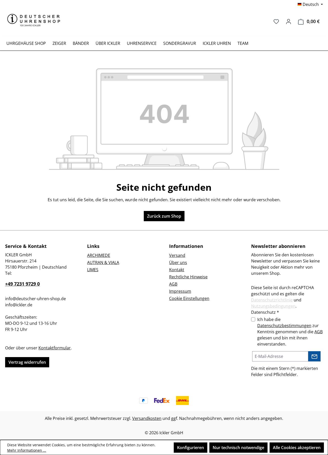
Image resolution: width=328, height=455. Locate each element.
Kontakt (176, 269)
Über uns (178, 262)
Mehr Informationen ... (26, 450)
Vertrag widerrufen (27, 362)
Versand (177, 255)
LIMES (92, 269)
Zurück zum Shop (164, 216)
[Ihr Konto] (288, 21)
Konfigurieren (190, 447)
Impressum (180, 291)
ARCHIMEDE (98, 255)
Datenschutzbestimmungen (284, 325)
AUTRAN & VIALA (103, 262)
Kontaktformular (54, 348)
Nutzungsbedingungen (273, 306)
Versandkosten (146, 418)
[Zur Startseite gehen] (33, 20)
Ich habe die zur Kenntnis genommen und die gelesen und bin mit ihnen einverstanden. (290, 332)
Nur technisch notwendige (238, 447)
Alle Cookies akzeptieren (297, 447)
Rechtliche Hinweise (188, 277)
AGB (173, 284)
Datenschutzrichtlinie (272, 300)
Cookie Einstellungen (189, 298)
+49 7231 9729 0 (22, 284)
